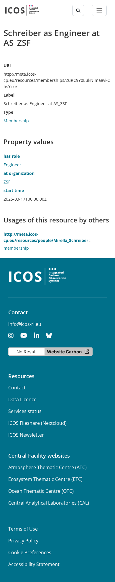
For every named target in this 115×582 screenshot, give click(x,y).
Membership (16, 120)
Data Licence (22, 399)
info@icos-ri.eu (24, 324)
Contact (17, 387)
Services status (25, 411)
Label (9, 95)
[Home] (22, 10)
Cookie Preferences (29, 552)
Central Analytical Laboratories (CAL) (48, 503)
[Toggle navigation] (99, 10)
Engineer (12, 165)
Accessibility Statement (34, 564)
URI (7, 65)
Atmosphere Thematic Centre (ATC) (47, 467)
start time (14, 190)
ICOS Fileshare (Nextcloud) (37, 423)
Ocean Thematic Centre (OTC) (41, 491)
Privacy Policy (23, 540)
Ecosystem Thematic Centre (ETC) (45, 479)
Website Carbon (64, 352)
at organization (19, 173)
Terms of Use (23, 529)
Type (8, 112)
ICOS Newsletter (26, 435)
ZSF (7, 182)
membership (16, 248)
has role (12, 156)
